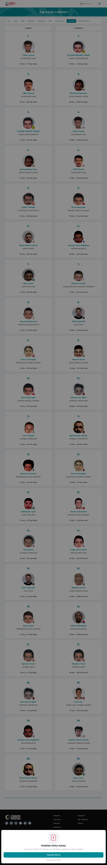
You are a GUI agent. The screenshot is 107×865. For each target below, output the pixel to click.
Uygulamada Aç (53, 855)
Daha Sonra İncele (53, 860)
